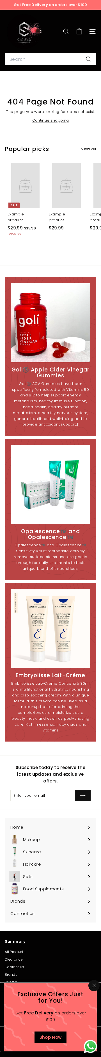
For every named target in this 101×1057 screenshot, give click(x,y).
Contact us (14, 967)
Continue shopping (50, 120)
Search (11, 982)
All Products (15, 951)
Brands (11, 974)
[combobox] (50, 59)
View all (88, 149)
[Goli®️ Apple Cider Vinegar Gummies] (50, 322)
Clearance (14, 959)
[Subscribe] (83, 795)
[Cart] (79, 31)
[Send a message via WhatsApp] (90, 1046)
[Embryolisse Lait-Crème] (50, 628)
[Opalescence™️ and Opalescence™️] (50, 484)
